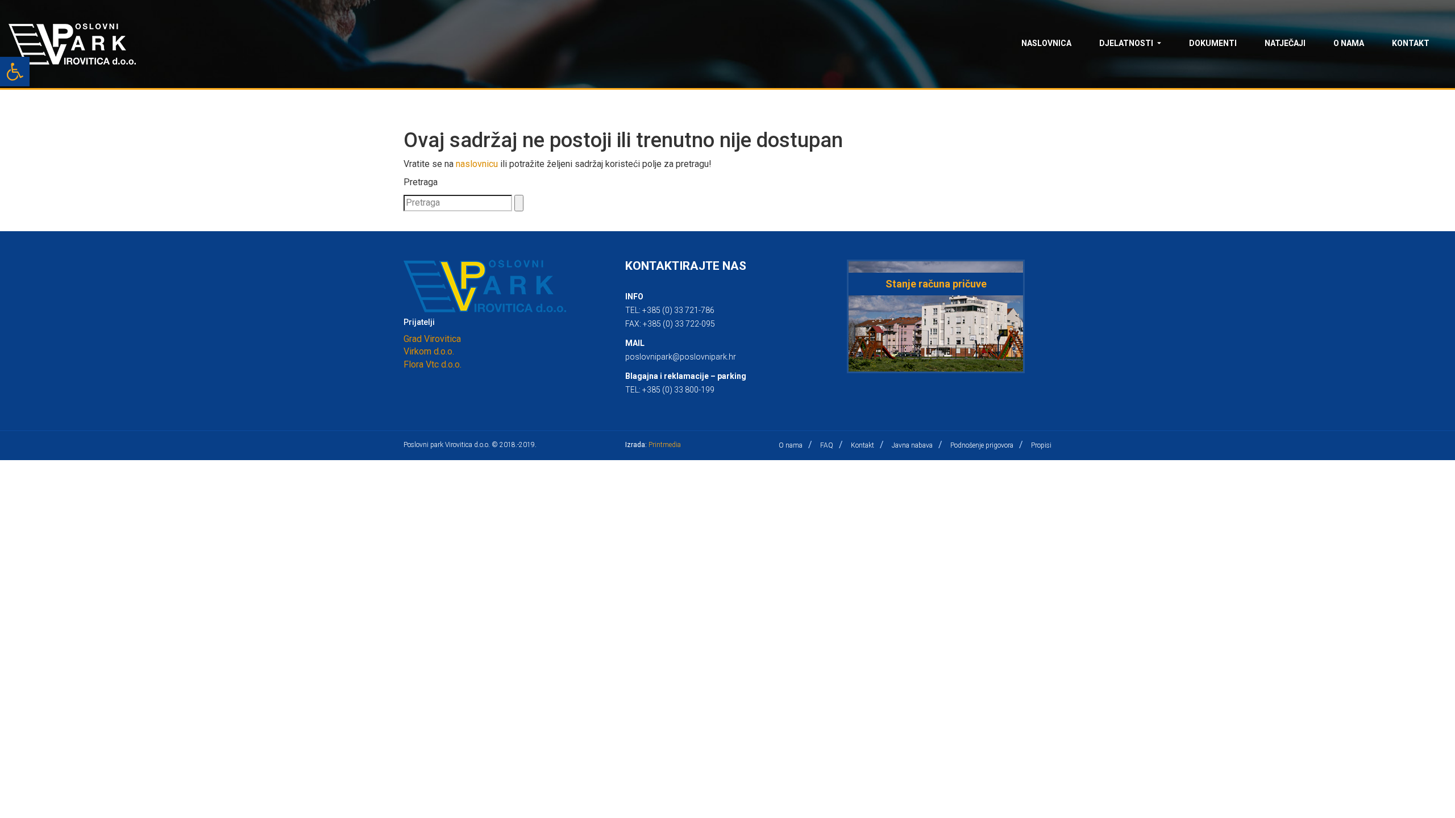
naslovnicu (477, 163)
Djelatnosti (1126, 43)
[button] (15, 71)
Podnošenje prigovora (981, 445)
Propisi (1041, 445)
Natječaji (1285, 43)
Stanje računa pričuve (936, 284)
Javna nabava (912, 445)
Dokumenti (1213, 43)
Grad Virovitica (432, 338)
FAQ (826, 445)
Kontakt (1410, 43)
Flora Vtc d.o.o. (433, 364)
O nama (1348, 43)
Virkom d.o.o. (429, 351)
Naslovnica (1046, 43)
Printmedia (664, 445)
